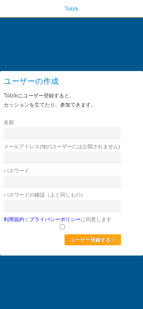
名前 (9, 122)
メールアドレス (22, 146)
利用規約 (14, 219)
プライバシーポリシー (55, 219)
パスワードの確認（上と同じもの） (45, 195)
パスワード (16, 171)
